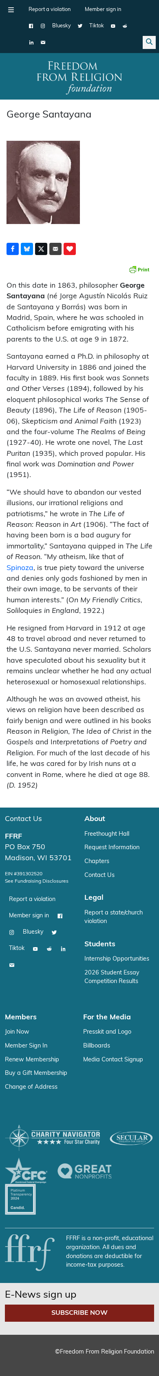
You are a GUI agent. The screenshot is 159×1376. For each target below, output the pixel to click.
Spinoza (20, 568)
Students (99, 944)
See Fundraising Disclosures (36, 881)
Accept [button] (79, 1357)
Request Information (111, 848)
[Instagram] (43, 26)
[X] (80, 26)
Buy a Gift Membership (36, 1073)
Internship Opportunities (116, 959)
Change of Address (31, 1087)
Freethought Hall (106, 834)
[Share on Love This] (70, 249)
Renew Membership (32, 1060)
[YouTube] (113, 26)
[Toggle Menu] (11, 10)
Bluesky (61, 26)
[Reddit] (125, 26)
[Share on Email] (55, 249)
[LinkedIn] (31, 42)
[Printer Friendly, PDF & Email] (139, 269)
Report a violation (50, 9)
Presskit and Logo (107, 1032)
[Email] (43, 42)
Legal (94, 897)
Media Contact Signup (113, 1060)
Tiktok (96, 26)
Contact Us (23, 819)
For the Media (107, 1017)
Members (21, 1017)
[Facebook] (31, 26)
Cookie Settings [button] (36, 1357)
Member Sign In (26, 1046)
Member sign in (103, 9)
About (94, 819)
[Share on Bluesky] (27, 249)
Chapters (96, 862)
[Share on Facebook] (13, 249)
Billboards (96, 1046)
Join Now (17, 1032)
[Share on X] (41, 249)
